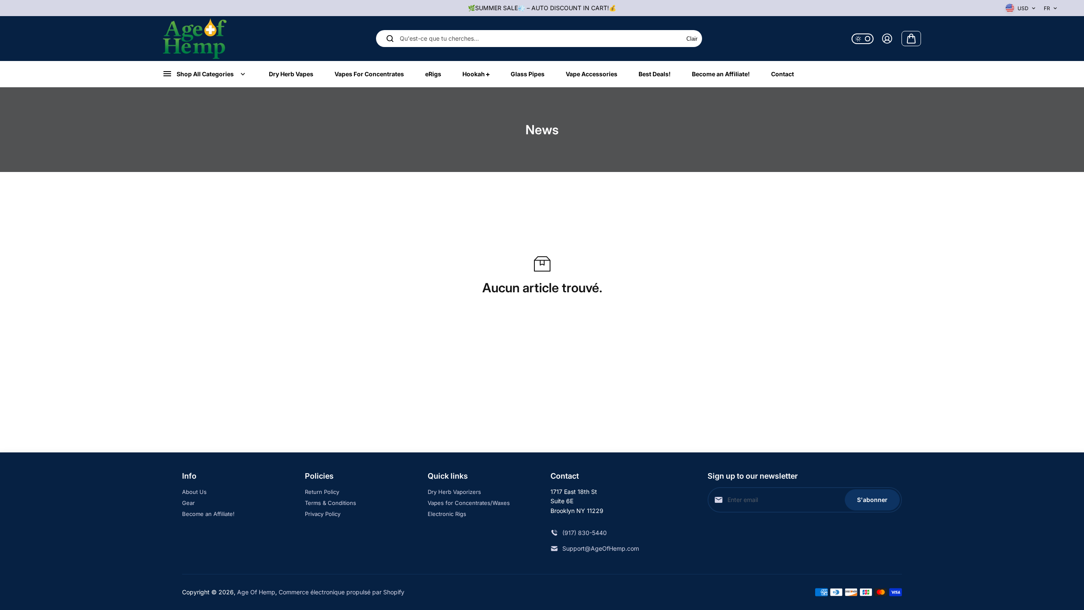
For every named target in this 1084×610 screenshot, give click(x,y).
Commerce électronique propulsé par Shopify (341, 592)
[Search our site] (389, 38)
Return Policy (322, 491)
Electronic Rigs (447, 513)
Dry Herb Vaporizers (454, 491)
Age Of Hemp (256, 592)
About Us (194, 491)
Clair (691, 39)
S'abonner (872, 499)
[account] (887, 38)
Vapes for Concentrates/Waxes (469, 502)
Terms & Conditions (330, 502)
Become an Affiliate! (208, 513)
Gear (188, 502)
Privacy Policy (322, 513)
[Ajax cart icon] (911, 38)
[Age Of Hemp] (195, 38)
